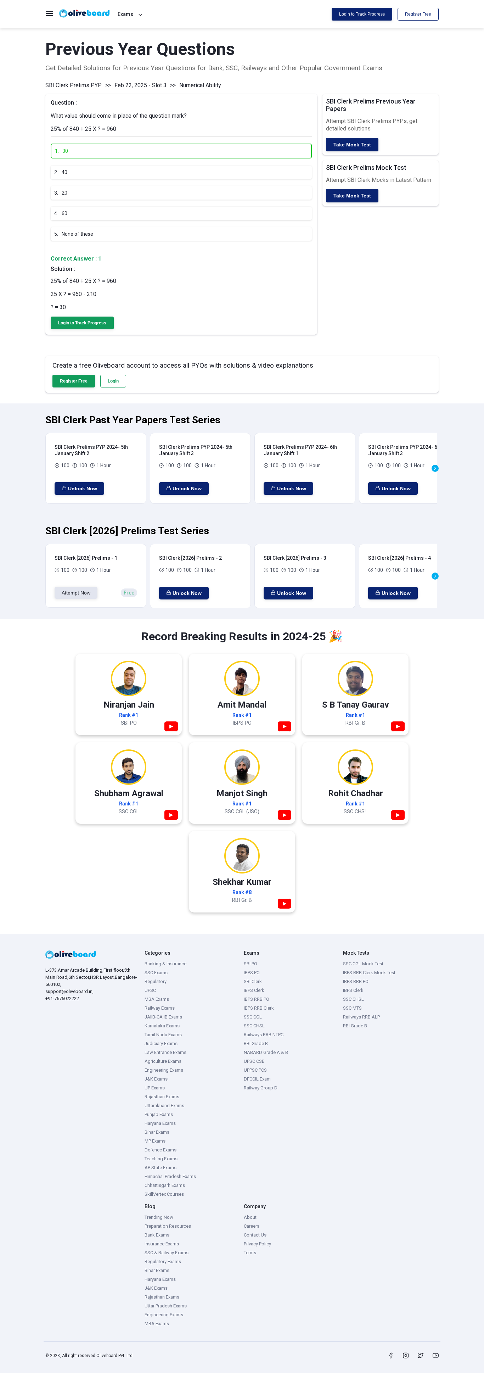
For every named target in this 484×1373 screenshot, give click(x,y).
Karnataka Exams (162, 1025)
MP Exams (155, 1141)
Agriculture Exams (163, 1061)
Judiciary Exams (161, 1043)
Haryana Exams (160, 1123)
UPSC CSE (254, 1061)
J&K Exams (156, 1079)
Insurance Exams (162, 1243)
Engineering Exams (164, 1070)
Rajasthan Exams (162, 1096)
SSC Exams (156, 972)
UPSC (150, 990)
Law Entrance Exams (165, 1052)
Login (113, 381)
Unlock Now (82, 488)
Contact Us (255, 1235)
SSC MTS (352, 1008)
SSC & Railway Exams (166, 1252)
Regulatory (156, 981)
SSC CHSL (254, 1025)
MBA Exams (157, 999)
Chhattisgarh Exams (165, 1185)
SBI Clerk (253, 981)
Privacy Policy (257, 1243)
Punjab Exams (159, 1114)
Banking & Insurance (165, 963)
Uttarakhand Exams (164, 1105)
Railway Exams (160, 1008)
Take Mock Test (352, 144)
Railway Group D (260, 1087)
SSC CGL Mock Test (363, 963)
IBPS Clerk (254, 990)
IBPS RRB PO (256, 999)
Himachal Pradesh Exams (170, 1176)
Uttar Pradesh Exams (166, 1305)
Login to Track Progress (362, 14)
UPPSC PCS (255, 1070)
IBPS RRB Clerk (259, 1008)
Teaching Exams (161, 1158)
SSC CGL (253, 1017)
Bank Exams (157, 1235)
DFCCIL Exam (257, 1079)
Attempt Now (76, 593)
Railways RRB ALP (361, 1017)
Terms (250, 1252)
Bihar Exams (157, 1132)
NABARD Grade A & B (266, 1052)
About (250, 1217)
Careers (251, 1226)
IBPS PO (252, 972)
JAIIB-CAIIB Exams (163, 1017)
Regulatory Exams (163, 1261)
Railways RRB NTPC (263, 1034)
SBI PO (250, 963)
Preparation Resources (168, 1226)
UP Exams (155, 1087)
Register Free (418, 14)
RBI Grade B (256, 1043)
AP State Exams (160, 1167)
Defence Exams (160, 1149)
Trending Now (159, 1217)
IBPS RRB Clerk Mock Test (369, 972)
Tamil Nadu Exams (163, 1034)
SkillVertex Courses (164, 1194)
